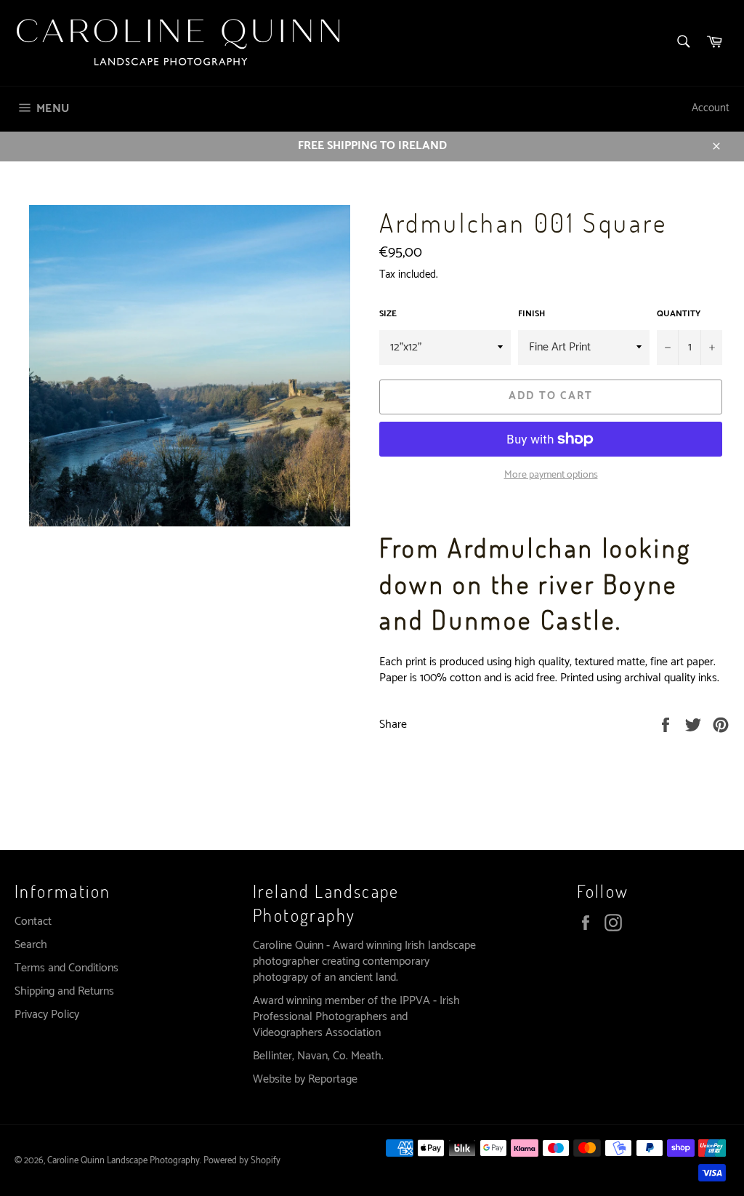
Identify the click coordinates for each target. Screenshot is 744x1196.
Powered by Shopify (241, 1160)
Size (388, 314)
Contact (33, 921)
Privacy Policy (47, 1014)
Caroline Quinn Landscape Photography (123, 1160)
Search (31, 945)
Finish (531, 314)
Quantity (678, 314)
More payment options (551, 475)
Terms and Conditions (66, 968)
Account (710, 108)
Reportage (332, 1079)
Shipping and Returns (64, 991)
